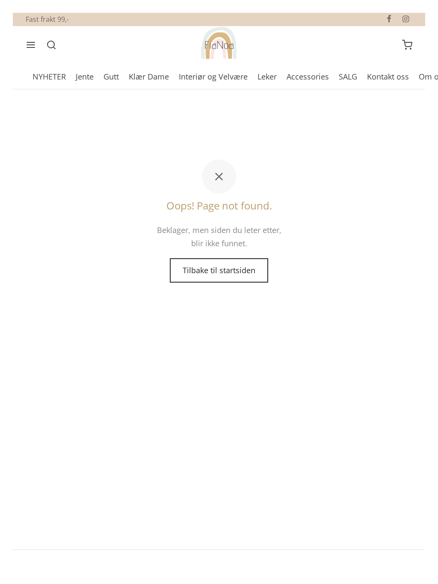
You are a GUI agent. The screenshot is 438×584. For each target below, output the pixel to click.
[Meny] (31, 45)
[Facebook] (389, 19)
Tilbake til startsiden (219, 270)
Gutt (111, 76)
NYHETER (49, 76)
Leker (267, 76)
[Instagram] (405, 19)
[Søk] (51, 45)
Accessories (308, 76)
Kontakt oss (388, 76)
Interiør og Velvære (213, 76)
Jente (85, 76)
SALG (348, 76)
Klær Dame (149, 76)
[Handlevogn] (407, 45)
